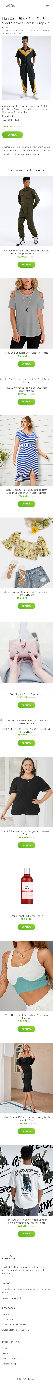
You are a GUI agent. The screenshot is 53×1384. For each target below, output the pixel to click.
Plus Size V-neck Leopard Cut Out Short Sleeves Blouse (26, 389)
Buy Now (12, 135)
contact (6, 1353)
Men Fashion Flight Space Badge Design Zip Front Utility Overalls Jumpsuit (26, 252)
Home (5, 27)
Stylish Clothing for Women (15, 1330)
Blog (4, 1348)
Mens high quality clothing (27, 106)
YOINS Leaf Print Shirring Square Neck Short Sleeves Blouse (26, 593)
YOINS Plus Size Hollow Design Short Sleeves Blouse (26, 833)
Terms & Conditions (11, 1358)
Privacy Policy (9, 1363)
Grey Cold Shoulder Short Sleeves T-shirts (26, 352)
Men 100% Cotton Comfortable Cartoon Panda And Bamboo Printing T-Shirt (26, 1221)
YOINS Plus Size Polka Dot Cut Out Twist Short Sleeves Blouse (26, 730)
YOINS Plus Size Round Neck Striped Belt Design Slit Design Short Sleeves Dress (26, 491)
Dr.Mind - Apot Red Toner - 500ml (27, 916)
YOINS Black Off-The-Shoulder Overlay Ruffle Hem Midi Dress (26, 1119)
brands (5, 1314)
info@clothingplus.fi (11, 1298)
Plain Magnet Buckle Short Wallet (27, 694)
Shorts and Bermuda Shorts (16, 112)
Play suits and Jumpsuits (35, 109)
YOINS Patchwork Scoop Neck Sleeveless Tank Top (26, 1016)
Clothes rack (8, 1319)
